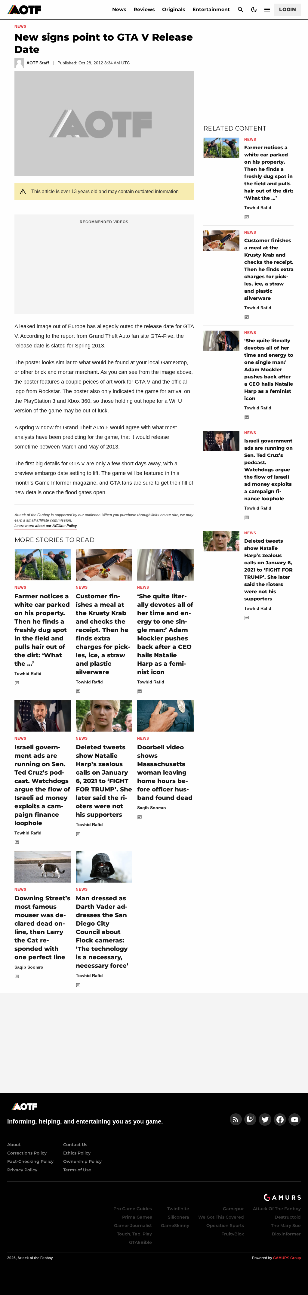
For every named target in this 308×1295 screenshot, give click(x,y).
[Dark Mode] (254, 10)
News (119, 9)
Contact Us (75, 1144)
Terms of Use (77, 1170)
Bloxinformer (286, 1234)
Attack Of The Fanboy (277, 1208)
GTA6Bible (140, 1242)
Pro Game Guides (132, 1208)
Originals (173, 9)
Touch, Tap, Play (134, 1234)
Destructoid (288, 1217)
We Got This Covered (221, 1217)
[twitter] (265, 1119)
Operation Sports (225, 1225)
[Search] (241, 10)
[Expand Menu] (267, 10)
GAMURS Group (287, 1258)
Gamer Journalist (133, 1225)
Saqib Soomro (151, 807)
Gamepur (233, 1208)
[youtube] (294, 1119)
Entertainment (211, 9)
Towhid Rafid (28, 673)
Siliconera (178, 1217)
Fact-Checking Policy (30, 1161)
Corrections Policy (27, 1153)
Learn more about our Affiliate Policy (45, 526)
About (14, 1144)
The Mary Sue (286, 1225)
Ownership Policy (82, 1161)
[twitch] (250, 1119)
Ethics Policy (77, 1153)
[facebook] (280, 1119)
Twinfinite (178, 1208)
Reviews (144, 9)
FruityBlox (232, 1234)
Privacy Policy (22, 1170)
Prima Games (137, 1217)
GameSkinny (175, 1225)
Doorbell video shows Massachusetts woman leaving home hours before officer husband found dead (164, 772)
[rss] (236, 1119)
